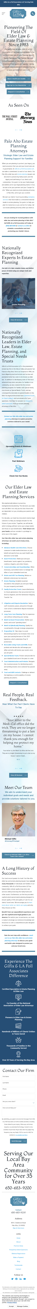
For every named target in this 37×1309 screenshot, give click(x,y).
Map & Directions (18, 1228)
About (18, 1242)
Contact (18, 1269)
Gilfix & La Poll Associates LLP (24, 169)
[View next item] (20, 130)
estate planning (22, 174)
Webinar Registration (18, 1253)
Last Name (6, 1083)
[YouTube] (25, 1279)
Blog (18, 1261)
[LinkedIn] (21, 1279)
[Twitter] (12, 1279)
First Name (6, 1077)
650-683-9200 (18, 1187)
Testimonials (18, 1265)
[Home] (17, 13)
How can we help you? (9, 1108)
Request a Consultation (18, 683)
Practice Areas (18, 1246)
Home (18, 1238)
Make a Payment (18, 1257)
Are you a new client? (9, 1102)
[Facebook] (16, 1279)
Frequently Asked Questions (18, 1250)
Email (4, 1095)
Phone (5, 1089)
